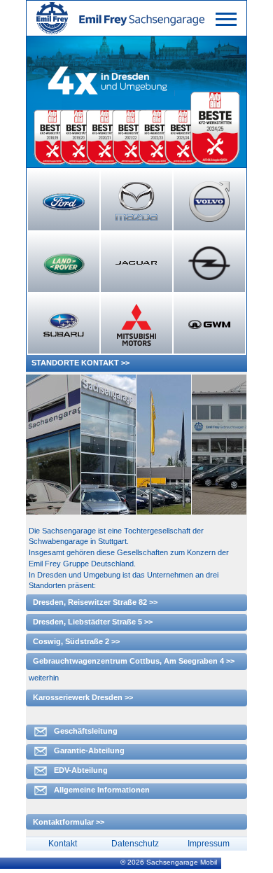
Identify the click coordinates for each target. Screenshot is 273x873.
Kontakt (62, 843)
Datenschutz (135, 843)
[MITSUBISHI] (136, 325)
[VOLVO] (209, 202)
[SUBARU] (63, 325)
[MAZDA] (136, 202)
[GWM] (209, 325)
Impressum (209, 843)
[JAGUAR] (136, 263)
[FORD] (63, 202)
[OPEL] (209, 263)
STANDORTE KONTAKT (75, 362)
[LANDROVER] (63, 263)
